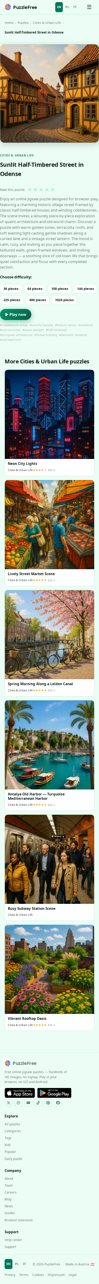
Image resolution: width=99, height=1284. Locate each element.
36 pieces (10, 288)
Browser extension (19, 1220)
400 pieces (37, 300)
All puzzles (12, 1124)
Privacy (10, 1275)
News (9, 1206)
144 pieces (85, 288)
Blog (8, 1199)
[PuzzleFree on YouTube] (28, 1103)
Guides (10, 1213)
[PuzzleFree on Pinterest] (48, 1103)
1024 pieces (64, 300)
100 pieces (59, 288)
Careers (11, 1192)
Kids (8, 1145)
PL (67, 7)
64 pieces (34, 288)
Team (9, 1185)
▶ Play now (15, 314)
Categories (13, 1131)
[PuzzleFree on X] (8, 1103)
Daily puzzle (13, 1159)
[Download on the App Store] (20, 1093)
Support (10, 1246)
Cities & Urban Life (47, 22)
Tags (8, 1138)
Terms (24, 1275)
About (9, 1178)
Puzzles (23, 22)
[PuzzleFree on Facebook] (58, 1103)
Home (9, 22)
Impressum (56, 1275)
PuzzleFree (25, 7)
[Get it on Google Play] (54, 1093)
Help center (13, 1240)
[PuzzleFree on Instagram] (18, 1103)
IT (74, 7)
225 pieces (11, 300)
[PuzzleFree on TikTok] (38, 1103)
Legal (73, 1275)
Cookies (38, 1275)
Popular (10, 1151)
